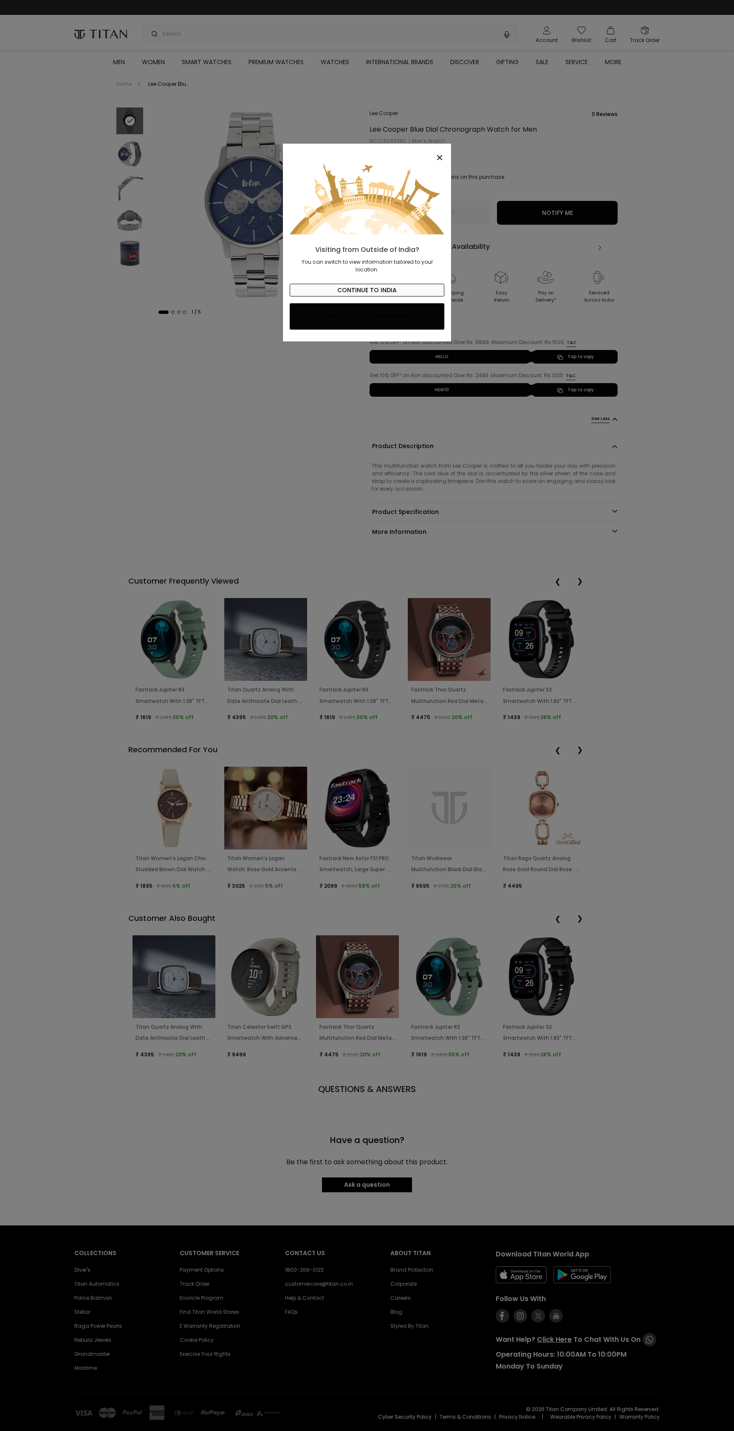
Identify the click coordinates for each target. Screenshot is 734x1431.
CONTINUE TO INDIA (367, 290)
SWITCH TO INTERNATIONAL (367, 316)
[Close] (367, 153)
